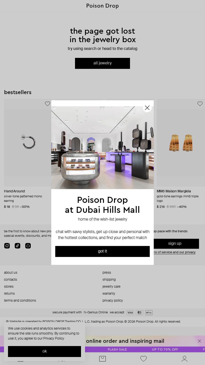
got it (102, 251)
